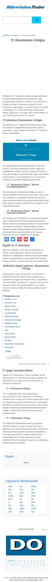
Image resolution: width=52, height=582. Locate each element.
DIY (21, 502)
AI (20, 499)
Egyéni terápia (10, 306)
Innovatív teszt (10, 303)
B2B (21, 512)
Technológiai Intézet (12, 327)
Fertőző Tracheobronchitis (14, 357)
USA (10, 486)
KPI (9, 505)
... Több (7, 351)
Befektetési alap (11, 323)
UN (32, 490)
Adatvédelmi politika (31, 580)
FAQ (21, 505)
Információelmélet (11, 316)
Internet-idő (9, 347)
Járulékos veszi (11, 299)
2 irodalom (15, 35)
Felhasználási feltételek (16, 580)
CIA (21, 490)
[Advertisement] (26, 69)
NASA (33, 486)
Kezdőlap (6, 35)
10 (8, 562)
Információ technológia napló (32, 364)
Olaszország (9, 334)
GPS (33, 502)
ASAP (33, 509)
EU (9, 493)
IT (20, 35)
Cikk (6, 330)
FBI (9, 490)
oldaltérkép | (31, 578)
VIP (32, 505)
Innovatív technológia (13, 320)
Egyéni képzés (10, 337)
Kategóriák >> (12, 560)
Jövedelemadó (10, 313)
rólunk (41, 580)
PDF (10, 509)
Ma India (8, 340)
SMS (33, 493)
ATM (22, 493)
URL (21, 496)
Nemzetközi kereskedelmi (15, 344)
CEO (33, 496)
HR (32, 499)
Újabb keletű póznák (26, 529)
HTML (10, 496)
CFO (10, 499)
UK (21, 486)
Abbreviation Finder (19, 578)
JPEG (22, 509)
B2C (33, 512)
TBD (10, 512)
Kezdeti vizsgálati (11, 310)
